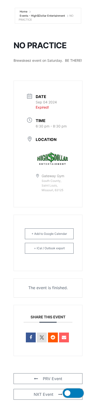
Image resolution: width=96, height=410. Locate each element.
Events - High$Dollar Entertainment (42, 15)
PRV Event (52, 378)
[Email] (64, 337)
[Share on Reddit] (53, 337)
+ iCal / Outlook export (49, 248)
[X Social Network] (42, 337)
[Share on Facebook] (31, 337)
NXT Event (43, 394)
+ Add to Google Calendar (49, 234)
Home (23, 11)
